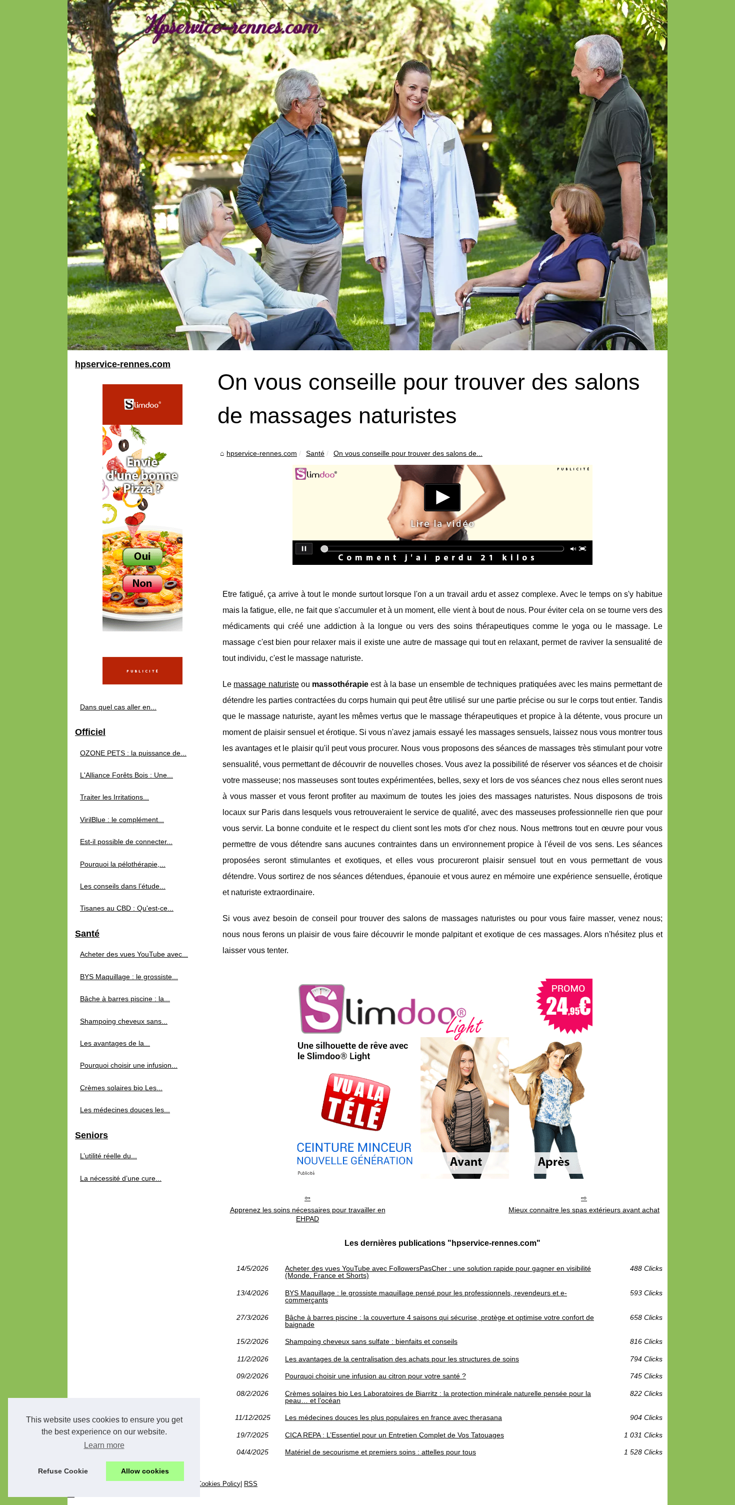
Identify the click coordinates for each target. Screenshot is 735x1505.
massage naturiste (266, 684)
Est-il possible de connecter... (126, 842)
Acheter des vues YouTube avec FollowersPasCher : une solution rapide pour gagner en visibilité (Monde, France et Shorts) (438, 1272)
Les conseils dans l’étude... (123, 886)
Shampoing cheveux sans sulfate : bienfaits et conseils (371, 1341)
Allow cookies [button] (145, 1471)
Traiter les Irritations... (114, 797)
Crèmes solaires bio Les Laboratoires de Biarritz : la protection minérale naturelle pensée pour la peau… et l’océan (438, 1397)
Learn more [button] (104, 1445)
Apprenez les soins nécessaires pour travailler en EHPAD (308, 1214)
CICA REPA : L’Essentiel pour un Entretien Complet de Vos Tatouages (394, 1434)
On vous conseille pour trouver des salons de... (408, 453)
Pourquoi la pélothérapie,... (123, 864)
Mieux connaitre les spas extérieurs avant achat (584, 1210)
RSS (251, 1483)
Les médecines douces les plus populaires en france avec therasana (393, 1417)
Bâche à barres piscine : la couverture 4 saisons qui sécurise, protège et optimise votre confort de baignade (439, 1321)
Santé (315, 453)
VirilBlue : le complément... (122, 820)
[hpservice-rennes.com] (368, 175)
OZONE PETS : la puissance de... (133, 753)
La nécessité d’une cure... (121, 1178)
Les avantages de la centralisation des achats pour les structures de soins (402, 1358)
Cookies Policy (218, 1483)
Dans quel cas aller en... (118, 707)
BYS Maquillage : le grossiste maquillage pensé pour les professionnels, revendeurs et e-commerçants (426, 1296)
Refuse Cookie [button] (63, 1471)
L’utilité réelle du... (108, 1156)
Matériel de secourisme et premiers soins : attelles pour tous (380, 1451)
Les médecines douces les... (125, 1110)
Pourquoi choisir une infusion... (129, 1065)
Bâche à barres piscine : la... (125, 999)
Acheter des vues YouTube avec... (134, 954)
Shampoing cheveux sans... (124, 1021)
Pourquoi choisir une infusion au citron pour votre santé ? (375, 1375)
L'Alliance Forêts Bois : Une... (126, 775)
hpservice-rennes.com (261, 453)
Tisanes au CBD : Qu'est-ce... (127, 908)
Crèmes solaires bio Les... (121, 1088)
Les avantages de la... (115, 1043)
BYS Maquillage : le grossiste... (129, 977)
